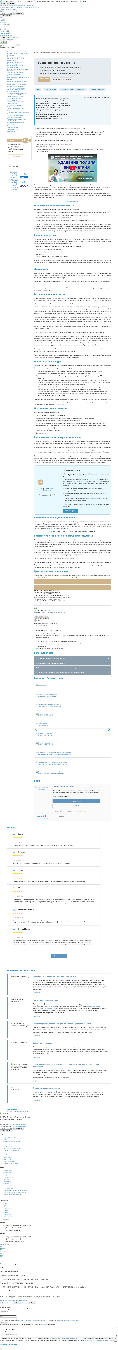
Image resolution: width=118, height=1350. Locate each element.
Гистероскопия (42, 687)
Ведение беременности (14, 117)
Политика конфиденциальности (18, 1300)
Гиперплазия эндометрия (15, 72)
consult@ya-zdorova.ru (19, 1124)
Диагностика (4, 25)
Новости (6, 1179)
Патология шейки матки (15, 115)
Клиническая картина (97, 89)
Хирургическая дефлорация (16, 88)
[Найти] (17, 11)
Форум (5, 1210)
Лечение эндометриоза (45, 745)
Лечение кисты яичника (45, 735)
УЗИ (8, 110)
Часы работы (70, 811)
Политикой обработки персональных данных (63, 1338)
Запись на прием (6, 15)
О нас (1, 20)
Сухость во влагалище (42, 1043)
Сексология (11, 133)
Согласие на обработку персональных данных (32, 1320)
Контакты (9, 35)
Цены (2, 27)
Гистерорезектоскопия (14, 76)
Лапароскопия (11, 60)
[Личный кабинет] (1, 18)
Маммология (11, 126)
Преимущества (8, 1170)
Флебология (11, 131)
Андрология (7, 1144)
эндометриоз (48, 1008)
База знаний (4, 33)
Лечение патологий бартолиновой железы (51, 774)
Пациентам (3, 31)
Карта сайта (3, 1300)
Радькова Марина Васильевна (63, 786)
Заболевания (7, 1214)
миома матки (50, 1006)
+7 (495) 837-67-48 (58, 577)
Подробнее (16, 156)
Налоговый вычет (9, 1188)
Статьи (5, 1212)
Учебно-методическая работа (12, 1194)
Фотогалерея (7, 1172)
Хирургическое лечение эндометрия (49, 706)
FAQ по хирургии (12, 100)
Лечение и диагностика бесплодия (18, 52)
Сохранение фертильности (15, 109)
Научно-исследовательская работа (14, 1192)
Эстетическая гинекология (15, 114)
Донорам (6, 1219)
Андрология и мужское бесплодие (18, 112)
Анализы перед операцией (16, 86)
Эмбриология (11, 107)
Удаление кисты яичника (15, 62)
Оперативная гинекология (15, 57)
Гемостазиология (12, 127)
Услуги (2, 22)
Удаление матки (12, 67)
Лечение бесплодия (9, 1137)
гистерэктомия (52, 1004)
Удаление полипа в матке (15, 59)
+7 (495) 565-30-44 (6, 13)
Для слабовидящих (8, 3)
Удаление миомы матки (15, 65)
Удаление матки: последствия (45, 1000)
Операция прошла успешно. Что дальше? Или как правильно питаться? (62, 1024)
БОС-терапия (11, 124)
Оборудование (8, 1177)
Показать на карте (6, 1123)
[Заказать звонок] (1, 42)
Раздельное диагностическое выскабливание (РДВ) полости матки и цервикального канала (19, 94)
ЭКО (4, 1139)
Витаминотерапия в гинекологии (46, 1088)
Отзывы (2, 35)
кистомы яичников (92, 1006)
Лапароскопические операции (47, 696)
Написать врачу (70, 511)
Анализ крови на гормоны (15, 122)
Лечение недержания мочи (16, 64)
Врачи (2, 29)
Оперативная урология (14, 105)
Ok (116, 1340)
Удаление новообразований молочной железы (16, 90)
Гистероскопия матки (14, 74)
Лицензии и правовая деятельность (15, 1190)
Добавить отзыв (59, 956)
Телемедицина (8, 1217)
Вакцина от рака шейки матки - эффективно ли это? (54, 976)
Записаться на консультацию (62, 79)
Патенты (6, 1197)
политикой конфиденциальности (57, 612)
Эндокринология (12, 129)
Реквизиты (7, 1181)
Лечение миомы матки (45, 716)
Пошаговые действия (14, 98)
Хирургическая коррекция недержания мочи (52, 764)
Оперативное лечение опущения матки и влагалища (54, 754)
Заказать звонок (18, 13)
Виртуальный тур (8, 1175)
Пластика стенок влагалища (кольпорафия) (16, 102)
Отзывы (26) (58, 811)
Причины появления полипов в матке (73, 89)
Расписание (7, 1208)
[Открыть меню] (2, 39)
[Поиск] (5, 42)
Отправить (4, 1322)
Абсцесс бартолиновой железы (17, 84)
